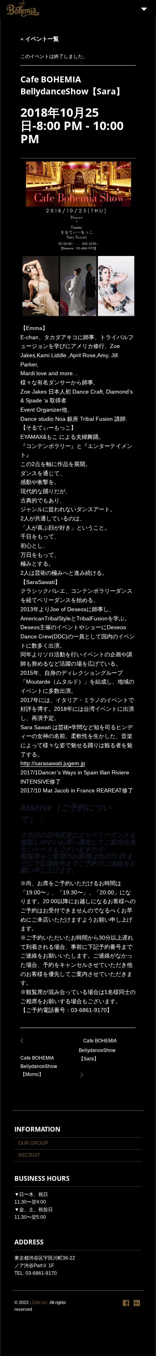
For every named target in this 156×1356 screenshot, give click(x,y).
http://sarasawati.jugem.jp (52, 763)
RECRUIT (29, 1155)
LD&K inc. (39, 1302)
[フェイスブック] (126, 1303)
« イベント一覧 (39, 38)
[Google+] (137, 1303)
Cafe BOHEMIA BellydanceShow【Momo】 (38, 1061)
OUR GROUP (33, 1143)
